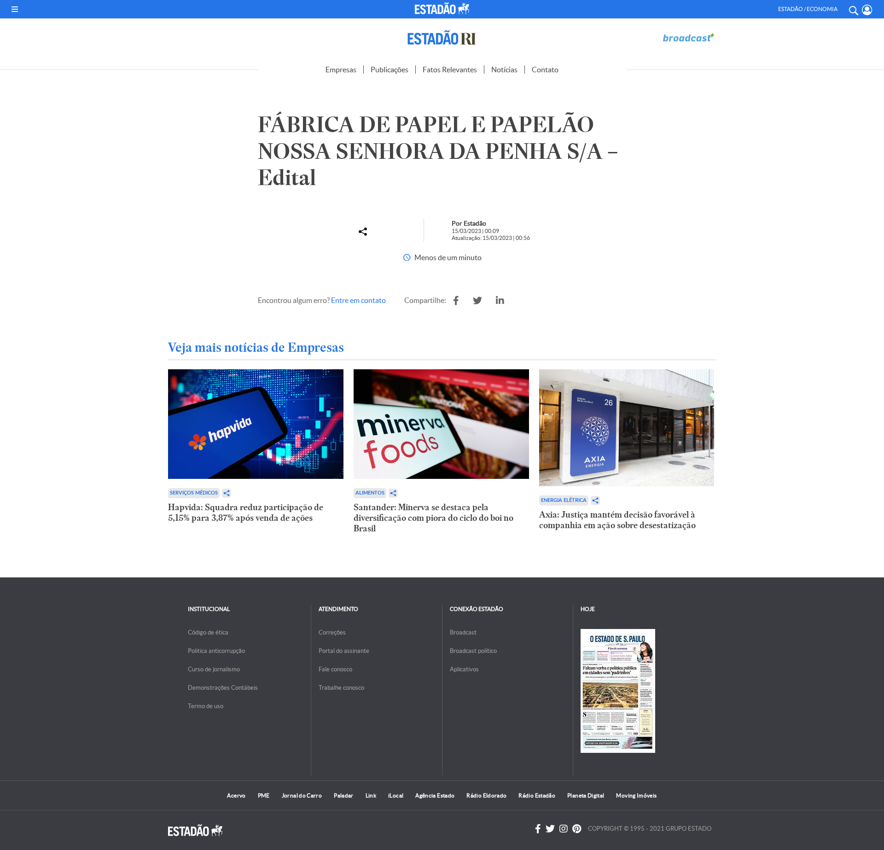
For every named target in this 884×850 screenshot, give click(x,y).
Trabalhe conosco (341, 687)
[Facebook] (538, 828)
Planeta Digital (585, 795)
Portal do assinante (344, 650)
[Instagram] (563, 828)
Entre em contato (358, 300)
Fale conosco (335, 669)
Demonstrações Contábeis (223, 687)
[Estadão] (444, 8)
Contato (545, 69)
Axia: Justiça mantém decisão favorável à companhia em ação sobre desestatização (617, 519)
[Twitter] (550, 828)
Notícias (504, 69)
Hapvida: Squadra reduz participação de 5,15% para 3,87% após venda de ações (245, 512)
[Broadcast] (688, 37)
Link (371, 795)
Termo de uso (205, 706)
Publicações (389, 69)
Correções (332, 632)
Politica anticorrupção (216, 650)
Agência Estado (434, 795)
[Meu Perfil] (867, 10)
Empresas (341, 69)
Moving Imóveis (636, 795)
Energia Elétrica (564, 500)
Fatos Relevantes (450, 69)
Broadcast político (473, 650)
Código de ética (208, 632)
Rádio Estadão (536, 795)
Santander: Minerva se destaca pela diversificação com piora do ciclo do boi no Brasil (433, 518)
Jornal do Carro (302, 795)
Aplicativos (464, 669)
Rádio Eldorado (486, 795)
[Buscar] (853, 9)
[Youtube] (576, 828)
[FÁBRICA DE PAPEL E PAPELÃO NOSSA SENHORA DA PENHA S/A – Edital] (456, 300)
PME (264, 795)
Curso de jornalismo (214, 669)
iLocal (395, 795)
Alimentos (369, 492)
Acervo (236, 795)
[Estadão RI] (442, 37)
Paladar (344, 795)
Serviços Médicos (194, 492)
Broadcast (463, 632)
